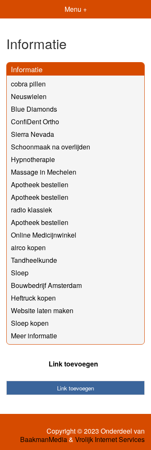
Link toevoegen (73, 364)
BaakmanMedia (43, 439)
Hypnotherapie (33, 159)
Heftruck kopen (33, 298)
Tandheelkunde (34, 260)
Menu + (76, 9)
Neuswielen (29, 96)
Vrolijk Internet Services (110, 439)
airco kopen (28, 247)
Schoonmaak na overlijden (50, 147)
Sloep (20, 272)
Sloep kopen (30, 323)
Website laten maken (42, 310)
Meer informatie (34, 335)
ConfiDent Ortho (35, 121)
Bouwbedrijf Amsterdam (46, 285)
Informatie (26, 69)
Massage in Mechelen (43, 172)
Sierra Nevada (32, 134)
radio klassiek (31, 210)
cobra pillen (28, 84)
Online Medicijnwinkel (43, 235)
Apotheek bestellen (39, 184)
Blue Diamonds (34, 109)
